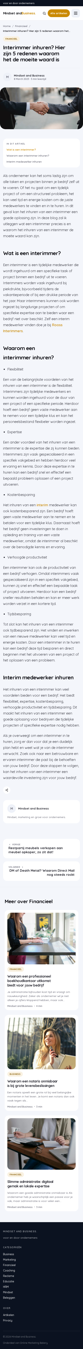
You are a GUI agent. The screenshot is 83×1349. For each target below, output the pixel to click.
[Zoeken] (44, 13)
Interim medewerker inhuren (24, 161)
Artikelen (8, 1315)
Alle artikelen (58, 13)
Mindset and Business (33, 808)
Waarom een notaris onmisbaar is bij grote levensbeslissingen (32, 1083)
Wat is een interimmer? (21, 149)
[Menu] (75, 13)
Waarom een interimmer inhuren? (28, 155)
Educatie (8, 1281)
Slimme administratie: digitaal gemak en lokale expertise (30, 1183)
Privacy (7, 1320)
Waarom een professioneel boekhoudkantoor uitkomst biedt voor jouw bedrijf (29, 981)
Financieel (21, 26)
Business (15, 1074)
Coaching (9, 1270)
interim (42, 505)
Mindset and (19, 13)
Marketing (9, 1259)
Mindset (8, 1292)
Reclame (8, 1276)
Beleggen (9, 1297)
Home (7, 26)
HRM (6, 1287)
